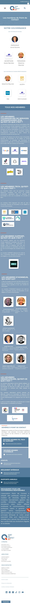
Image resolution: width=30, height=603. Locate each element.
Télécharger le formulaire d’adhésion (14, 443)
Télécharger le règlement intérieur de (12, 472)
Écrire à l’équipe (4, 569)
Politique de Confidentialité (6, 583)
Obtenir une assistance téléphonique (8, 573)
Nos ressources (4, 558)
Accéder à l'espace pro (24, 1)
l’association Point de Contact (10, 473)
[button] (15, 2)
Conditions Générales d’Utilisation (7, 586)
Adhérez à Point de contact (6, 572)
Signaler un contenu (5, 567)
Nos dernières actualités (6, 561)
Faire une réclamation (5, 570)
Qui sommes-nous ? (5, 544)
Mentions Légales (4, 579)
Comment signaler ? (5, 557)
